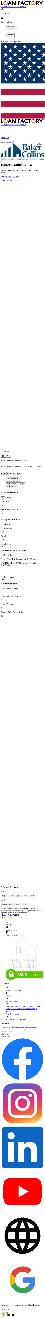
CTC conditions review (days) (12, 596)
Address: (4, 171)
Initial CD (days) (7, 604)
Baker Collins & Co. (8, 142)
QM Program (6, 497)
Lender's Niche (6, 555)
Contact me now (12, 935)
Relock (3, 536)
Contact (8, 996)
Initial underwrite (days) (9, 588)
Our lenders (5, 138)
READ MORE (6, 915)
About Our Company (13, 990)
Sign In (3, 41)
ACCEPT (16, 915)
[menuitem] (11, 27)
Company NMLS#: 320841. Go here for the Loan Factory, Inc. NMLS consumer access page (24, 1008)
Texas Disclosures (12, 1014)
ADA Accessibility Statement (16, 1019)
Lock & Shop (6, 544)
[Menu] (2, 127)
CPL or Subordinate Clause (11, 509)
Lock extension (6, 528)
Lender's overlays (7, 577)
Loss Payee (5, 501)
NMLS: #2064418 (12, 1001)
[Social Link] (22, 1080)
